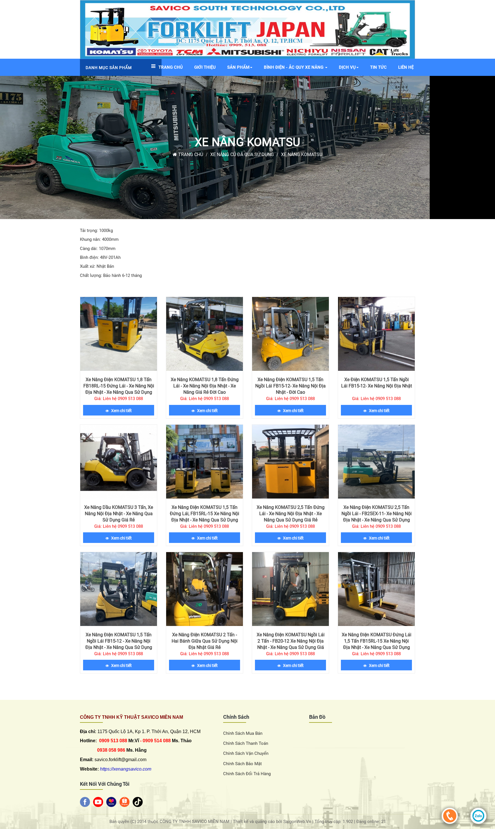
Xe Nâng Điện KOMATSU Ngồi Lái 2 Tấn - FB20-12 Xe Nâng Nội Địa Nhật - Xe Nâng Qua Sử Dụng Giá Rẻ (291, 644)
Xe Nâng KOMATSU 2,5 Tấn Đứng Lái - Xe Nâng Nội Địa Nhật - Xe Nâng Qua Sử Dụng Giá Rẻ (291, 514)
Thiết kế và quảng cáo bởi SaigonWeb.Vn (272, 821)
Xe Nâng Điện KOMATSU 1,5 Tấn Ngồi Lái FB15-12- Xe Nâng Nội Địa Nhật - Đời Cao (290, 386)
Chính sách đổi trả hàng (247, 773)
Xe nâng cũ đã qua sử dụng (242, 154)
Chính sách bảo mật (242, 763)
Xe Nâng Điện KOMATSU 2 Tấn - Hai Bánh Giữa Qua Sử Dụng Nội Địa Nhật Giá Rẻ (204, 641)
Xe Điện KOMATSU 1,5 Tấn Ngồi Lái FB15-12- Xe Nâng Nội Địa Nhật (376, 383)
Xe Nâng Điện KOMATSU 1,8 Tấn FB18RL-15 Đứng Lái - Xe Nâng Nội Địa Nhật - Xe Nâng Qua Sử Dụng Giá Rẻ (118, 389)
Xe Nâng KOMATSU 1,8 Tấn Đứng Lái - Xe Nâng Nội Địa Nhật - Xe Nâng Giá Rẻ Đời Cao (205, 386)
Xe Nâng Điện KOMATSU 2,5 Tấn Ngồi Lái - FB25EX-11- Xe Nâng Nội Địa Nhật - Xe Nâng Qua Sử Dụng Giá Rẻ (376, 517)
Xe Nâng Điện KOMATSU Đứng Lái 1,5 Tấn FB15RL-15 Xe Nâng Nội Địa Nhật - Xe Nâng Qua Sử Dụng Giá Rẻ (376, 644)
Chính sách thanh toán (245, 743)
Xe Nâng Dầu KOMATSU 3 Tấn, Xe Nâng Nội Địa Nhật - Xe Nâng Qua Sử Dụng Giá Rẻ (118, 514)
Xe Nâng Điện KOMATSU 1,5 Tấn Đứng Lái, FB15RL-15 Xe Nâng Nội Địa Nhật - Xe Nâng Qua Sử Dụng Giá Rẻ (204, 517)
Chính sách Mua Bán (242, 733)
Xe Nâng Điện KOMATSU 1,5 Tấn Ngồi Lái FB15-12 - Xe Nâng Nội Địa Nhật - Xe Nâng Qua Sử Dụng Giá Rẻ (118, 644)
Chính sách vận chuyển (245, 753)
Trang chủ (190, 154)
